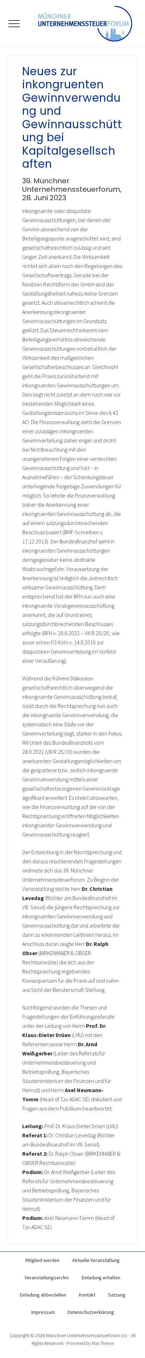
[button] (14, 23)
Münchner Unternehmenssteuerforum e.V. (87, 1335)
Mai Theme (103, 1343)
